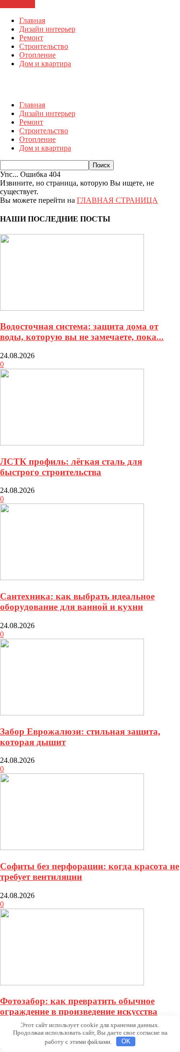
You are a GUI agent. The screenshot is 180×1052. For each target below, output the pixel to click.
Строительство (43, 46)
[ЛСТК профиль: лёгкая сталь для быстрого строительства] (72, 443)
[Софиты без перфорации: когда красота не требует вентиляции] (72, 847)
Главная (32, 20)
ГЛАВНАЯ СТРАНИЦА (117, 200)
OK (126, 1041)
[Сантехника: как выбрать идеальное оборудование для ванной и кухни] (72, 577)
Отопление (37, 55)
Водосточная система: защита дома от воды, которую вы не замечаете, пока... (82, 331)
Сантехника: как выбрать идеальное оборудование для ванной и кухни (77, 601)
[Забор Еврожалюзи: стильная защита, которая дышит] (72, 713)
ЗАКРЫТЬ (17, 4)
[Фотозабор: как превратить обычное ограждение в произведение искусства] (72, 983)
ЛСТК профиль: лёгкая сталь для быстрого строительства (71, 466)
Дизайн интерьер (47, 29)
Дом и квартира (45, 63)
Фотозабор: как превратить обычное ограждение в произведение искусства (78, 1006)
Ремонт (31, 38)
